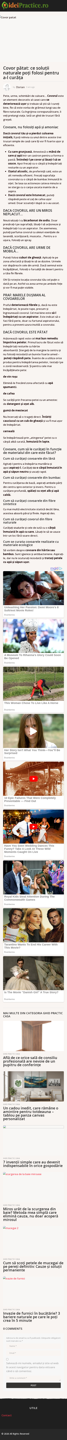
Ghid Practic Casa (11, 1054)
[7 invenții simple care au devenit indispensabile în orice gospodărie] (33, 1140)
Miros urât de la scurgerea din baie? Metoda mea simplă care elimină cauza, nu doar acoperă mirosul (30, 1214)
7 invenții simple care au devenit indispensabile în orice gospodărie (33, 1164)
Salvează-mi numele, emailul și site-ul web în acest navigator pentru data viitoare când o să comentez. (32, 1367)
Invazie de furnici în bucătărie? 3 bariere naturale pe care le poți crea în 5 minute (31, 1317)
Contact (7, 1415)
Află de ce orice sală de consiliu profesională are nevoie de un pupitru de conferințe (30, 1061)
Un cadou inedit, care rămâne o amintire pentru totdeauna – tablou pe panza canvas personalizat (30, 1113)
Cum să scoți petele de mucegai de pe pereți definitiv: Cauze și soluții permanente (33, 1266)
